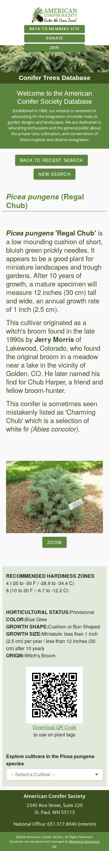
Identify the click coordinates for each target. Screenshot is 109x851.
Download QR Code (54, 727)
